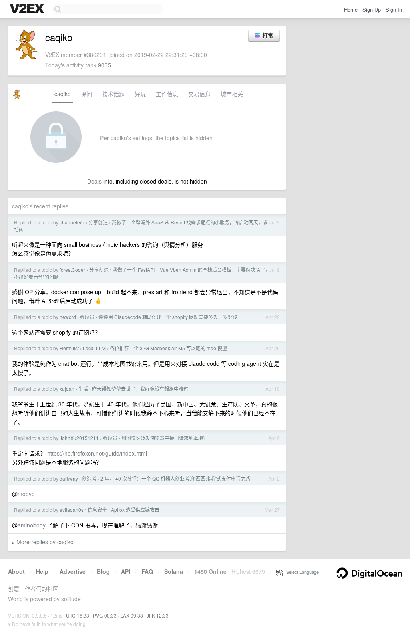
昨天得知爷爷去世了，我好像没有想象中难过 (140, 388)
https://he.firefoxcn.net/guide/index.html (97, 453)
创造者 (89, 478)
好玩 (140, 94)
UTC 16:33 (77, 615)
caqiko (62, 94)
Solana (173, 571)
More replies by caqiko (45, 542)
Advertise (73, 571)
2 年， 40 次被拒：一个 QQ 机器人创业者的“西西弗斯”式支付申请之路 (175, 478)
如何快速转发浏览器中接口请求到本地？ (164, 437)
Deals (94, 181)
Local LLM (94, 348)
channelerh (72, 222)
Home (351, 9)
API (125, 571)
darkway (69, 478)
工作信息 (167, 94)
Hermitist (69, 348)
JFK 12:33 (158, 615)
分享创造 (98, 222)
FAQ (147, 571)
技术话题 (113, 94)
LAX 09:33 (131, 615)
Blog (103, 571)
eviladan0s (72, 509)
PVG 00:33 (105, 615)
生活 (83, 388)
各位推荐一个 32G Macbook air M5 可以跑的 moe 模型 (168, 348)
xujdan (67, 388)
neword (68, 316)
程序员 (87, 316)
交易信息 (199, 94)
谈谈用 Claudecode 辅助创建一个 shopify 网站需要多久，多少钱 (167, 316)
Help (42, 571)
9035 (104, 65)
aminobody (32, 525)
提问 (86, 94)
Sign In (394, 9)
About (16, 571)
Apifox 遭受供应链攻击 (135, 509)
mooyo (26, 494)
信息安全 (97, 509)
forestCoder (72, 269)
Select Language (301, 572)
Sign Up (371, 9)
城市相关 (232, 94)
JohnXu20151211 (79, 437)
